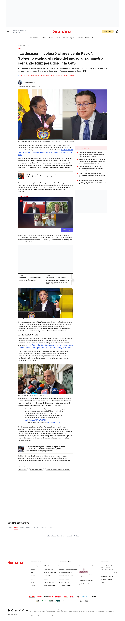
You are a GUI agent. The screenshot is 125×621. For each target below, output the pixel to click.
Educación (47, 566)
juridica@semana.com (85, 577)
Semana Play (34, 566)
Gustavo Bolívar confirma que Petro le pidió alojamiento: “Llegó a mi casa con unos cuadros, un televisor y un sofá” (30, 279)
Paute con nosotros (106, 579)
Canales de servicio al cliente (109, 573)
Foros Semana (48, 569)
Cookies (103, 582)
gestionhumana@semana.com (88, 583)
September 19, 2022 (54, 422)
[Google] (9, 610)
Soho (31, 579)
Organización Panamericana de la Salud (57, 469)
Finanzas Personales (50, 572)
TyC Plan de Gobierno (64, 585)
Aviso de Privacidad (14, 614)
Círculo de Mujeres (49, 582)
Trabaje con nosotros (107, 576)
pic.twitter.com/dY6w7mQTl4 (35, 420)
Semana (20, 45)
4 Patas (32, 585)
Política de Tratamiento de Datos (67, 569)
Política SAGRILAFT (64, 579)
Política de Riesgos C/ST (65, 575)
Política (26, 45)
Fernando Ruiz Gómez (36, 469)
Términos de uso (63, 566)
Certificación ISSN (63, 582)
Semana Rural (48, 575)
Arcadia (32, 575)
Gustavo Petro (23, 469)
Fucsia (32, 582)
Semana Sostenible (49, 585)
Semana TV (33, 569)
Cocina (46, 579)
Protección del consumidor (87, 566)
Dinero (32, 572)
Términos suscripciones (65, 572)
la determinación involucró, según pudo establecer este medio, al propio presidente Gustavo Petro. (45, 152)
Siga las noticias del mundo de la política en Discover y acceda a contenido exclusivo (47, 75)
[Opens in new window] (12, 610)
